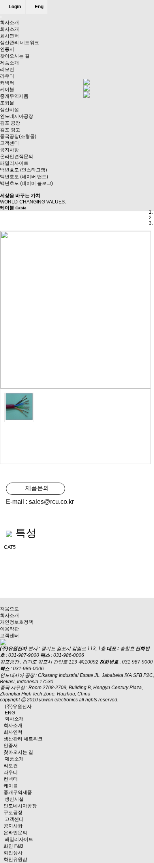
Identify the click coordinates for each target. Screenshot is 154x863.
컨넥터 (11, 779)
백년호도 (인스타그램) (23, 170)
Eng (38, 6)
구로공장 (13, 812)
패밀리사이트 (14, 163)
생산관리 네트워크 (19, 42)
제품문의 (35, 488)
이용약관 (9, 629)
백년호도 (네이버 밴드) (24, 176)
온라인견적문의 (16, 156)
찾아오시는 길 (15, 56)
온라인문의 (15, 832)
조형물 (7, 103)
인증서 (7, 49)
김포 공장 (10, 123)
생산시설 (9, 109)
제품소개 (9, 62)
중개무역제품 (14, 96)
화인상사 (13, 853)
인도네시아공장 (16, 116)
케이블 (7, 89)
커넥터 (7, 83)
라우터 (7, 76)
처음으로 (9, 608)
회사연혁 (9, 36)
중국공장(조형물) (18, 136)
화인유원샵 (15, 859)
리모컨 (7, 69)
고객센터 (9, 143)
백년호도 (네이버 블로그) (26, 183)
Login (14, 6)
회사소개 (9, 22)
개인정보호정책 (16, 622)
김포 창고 (10, 129)
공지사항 (9, 150)
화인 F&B (13, 846)
